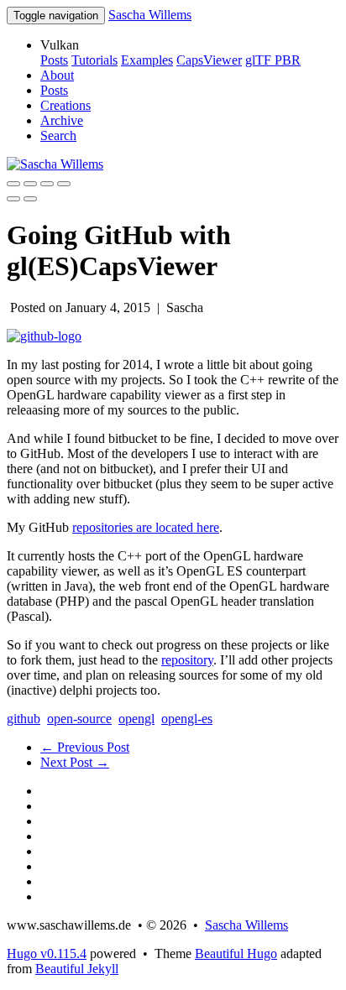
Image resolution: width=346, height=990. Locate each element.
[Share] (30, 183)
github (23, 718)
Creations (65, 105)
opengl (136, 718)
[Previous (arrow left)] (13, 198)
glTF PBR (273, 60)
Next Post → (74, 762)
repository (187, 660)
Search (58, 135)
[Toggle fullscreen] (47, 183)
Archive (61, 120)
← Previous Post (84, 747)
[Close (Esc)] (13, 183)
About (57, 75)
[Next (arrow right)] (30, 198)
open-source (79, 718)
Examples (147, 60)
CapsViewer (209, 60)
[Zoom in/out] (64, 183)
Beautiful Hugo (236, 953)
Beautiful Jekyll (76, 968)
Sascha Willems (149, 15)
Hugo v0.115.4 (46, 953)
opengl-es (186, 718)
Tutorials (94, 60)
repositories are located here (145, 527)
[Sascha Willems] (55, 164)
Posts (54, 60)
